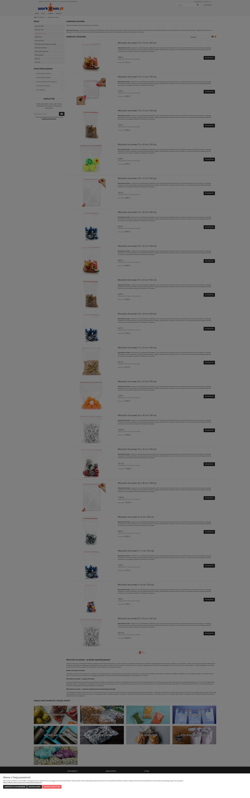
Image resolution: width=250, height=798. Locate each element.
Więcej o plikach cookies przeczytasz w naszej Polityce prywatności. (22, 782)
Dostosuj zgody (34, 786)
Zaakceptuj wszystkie (52, 786)
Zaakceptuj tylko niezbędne (15, 786)
